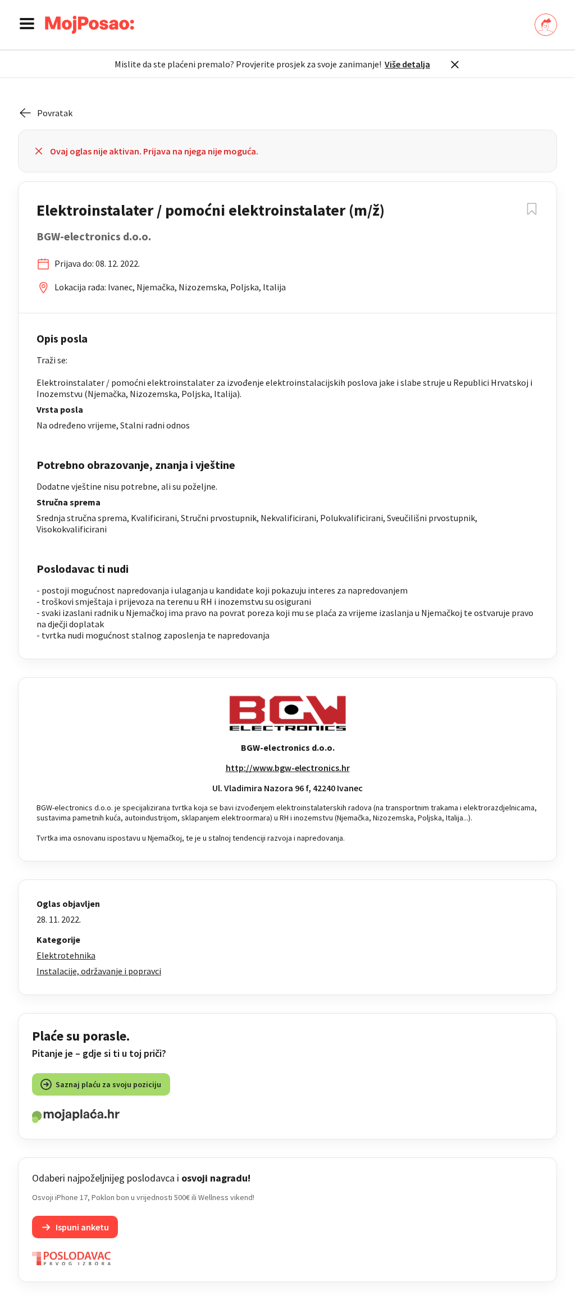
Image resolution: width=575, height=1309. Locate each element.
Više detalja (407, 64)
